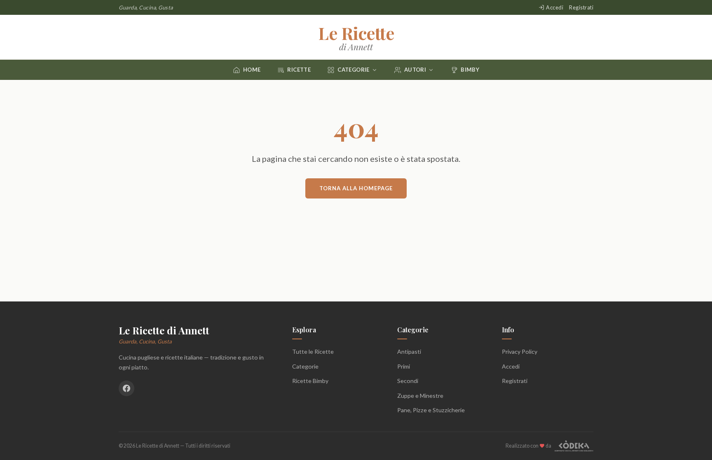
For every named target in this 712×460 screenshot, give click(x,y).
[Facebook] (126, 388)
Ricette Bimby (310, 380)
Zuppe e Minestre (420, 395)
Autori (415, 69)
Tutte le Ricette (313, 351)
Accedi (554, 7)
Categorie (353, 69)
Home (252, 69)
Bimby (470, 69)
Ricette (299, 69)
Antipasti (409, 351)
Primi (403, 366)
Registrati (581, 7)
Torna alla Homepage (356, 188)
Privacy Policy (519, 351)
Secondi (407, 380)
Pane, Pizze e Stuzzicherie (431, 409)
